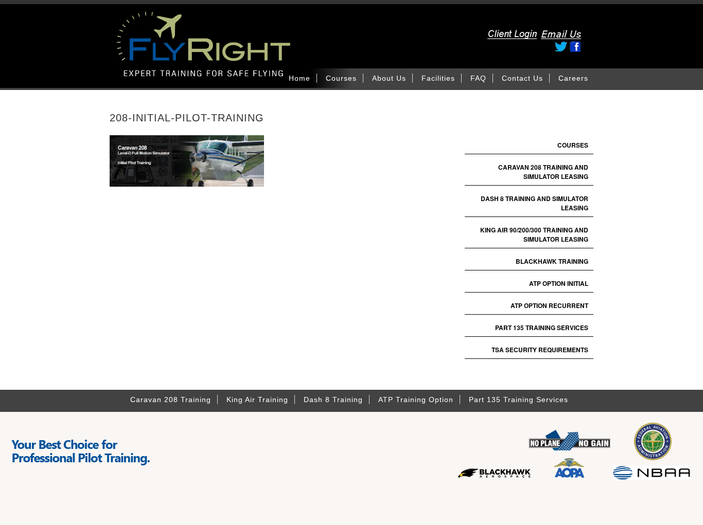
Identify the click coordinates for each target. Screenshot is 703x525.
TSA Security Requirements (539, 349)
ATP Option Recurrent (549, 305)
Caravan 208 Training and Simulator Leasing (543, 171)
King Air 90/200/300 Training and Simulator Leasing (534, 234)
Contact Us (522, 78)
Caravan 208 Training (170, 399)
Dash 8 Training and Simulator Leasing (534, 203)
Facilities (438, 78)
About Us (389, 78)
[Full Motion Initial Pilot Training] (233, 60)
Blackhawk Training (552, 261)
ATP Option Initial (558, 283)
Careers (573, 78)
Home (299, 78)
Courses (341, 78)
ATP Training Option (415, 399)
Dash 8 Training (333, 399)
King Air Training (257, 399)
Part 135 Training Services (541, 327)
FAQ (478, 78)
